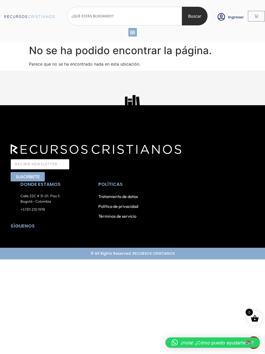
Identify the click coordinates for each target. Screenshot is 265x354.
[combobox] (124, 16)
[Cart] (256, 16)
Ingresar (236, 17)
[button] (132, 32)
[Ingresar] (221, 17)
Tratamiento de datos (118, 196)
